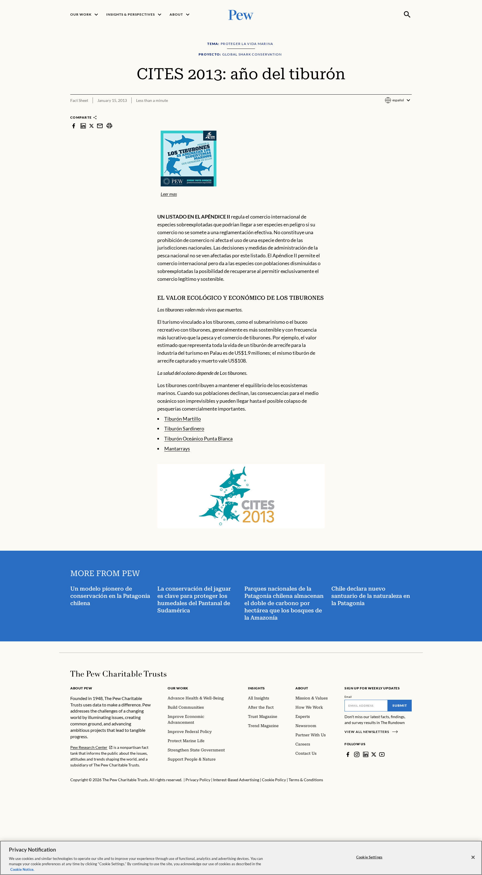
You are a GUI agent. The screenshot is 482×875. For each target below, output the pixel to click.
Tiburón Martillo (182, 419)
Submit (399, 705)
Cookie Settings (369, 857)
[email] (100, 125)
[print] (109, 125)
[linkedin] (83, 125)
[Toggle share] (408, 111)
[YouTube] (382, 754)
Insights (256, 688)
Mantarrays (177, 448)
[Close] (473, 857)
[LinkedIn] (365, 754)
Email (348, 696)
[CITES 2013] (241, 496)
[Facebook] (347, 754)
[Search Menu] (407, 14)
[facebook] (73, 125)
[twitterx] (91, 125)
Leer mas (169, 193)
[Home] (118, 674)
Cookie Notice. (22, 869)
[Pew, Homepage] (241, 14)
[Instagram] (356, 754)
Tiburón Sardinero (184, 428)
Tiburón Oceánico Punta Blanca (198, 438)
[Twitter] (373, 754)
